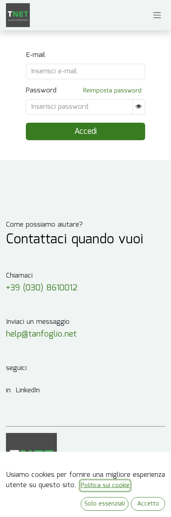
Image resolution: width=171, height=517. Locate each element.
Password (41, 91)
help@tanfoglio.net (41, 334)
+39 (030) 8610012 (42, 288)
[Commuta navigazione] (157, 15)
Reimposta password (112, 91)
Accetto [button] (148, 504)
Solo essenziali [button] (104, 504)
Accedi (85, 131)
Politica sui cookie (105, 485)
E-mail (35, 55)
